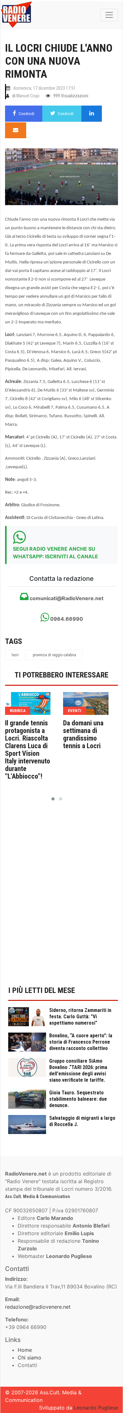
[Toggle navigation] (109, 15)
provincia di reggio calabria (54, 655)
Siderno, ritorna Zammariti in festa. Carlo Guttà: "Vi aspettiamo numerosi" (80, 1016)
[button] (53, 799)
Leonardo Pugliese (96, 1407)
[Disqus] (61, 897)
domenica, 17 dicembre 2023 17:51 (44, 88)
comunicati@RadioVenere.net (65, 598)
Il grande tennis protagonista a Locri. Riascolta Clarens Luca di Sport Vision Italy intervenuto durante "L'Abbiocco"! (27, 749)
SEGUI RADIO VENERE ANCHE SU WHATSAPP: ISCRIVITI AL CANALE (55, 553)
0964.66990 (66, 619)
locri (15, 655)
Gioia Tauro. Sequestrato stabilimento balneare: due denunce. (78, 1099)
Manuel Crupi (27, 95)
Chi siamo (29, 1357)
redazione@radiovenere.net (38, 1307)
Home (25, 1350)
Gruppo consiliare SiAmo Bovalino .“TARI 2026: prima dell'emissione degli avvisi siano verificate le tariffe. (78, 1070)
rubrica (18, 710)
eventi (74, 710)
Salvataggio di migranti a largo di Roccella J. (82, 1121)
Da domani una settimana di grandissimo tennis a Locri (83, 734)
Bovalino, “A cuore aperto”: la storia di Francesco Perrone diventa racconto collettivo (80, 1042)
